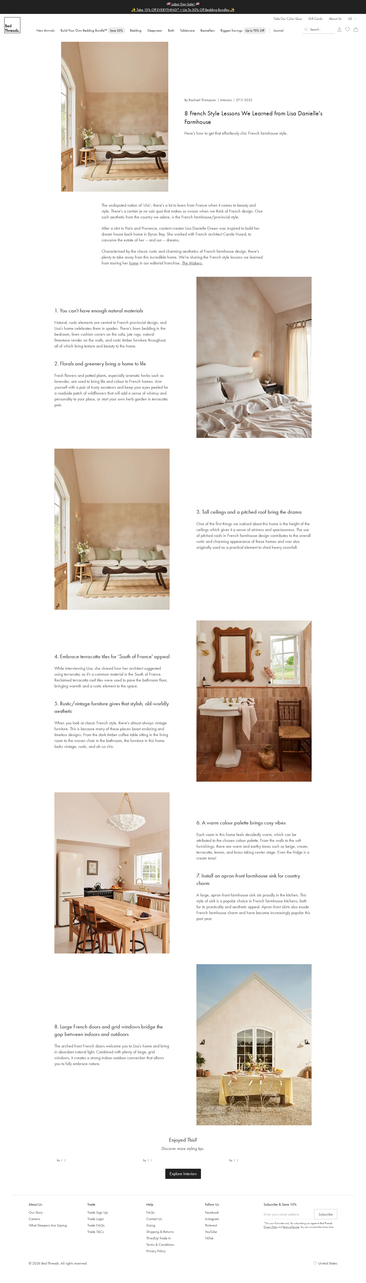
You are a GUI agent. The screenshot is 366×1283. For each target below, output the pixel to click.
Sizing (150, 1225)
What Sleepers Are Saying (48, 1225)
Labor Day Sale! (183, 4)
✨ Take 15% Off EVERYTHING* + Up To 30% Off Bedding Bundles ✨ (183, 9)
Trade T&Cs (95, 1231)
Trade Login (95, 1218)
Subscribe (326, 1214)
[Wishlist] (348, 29)
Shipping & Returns (160, 1231)
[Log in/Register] (339, 29)
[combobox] (318, 29)
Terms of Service (291, 1227)
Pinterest (211, 1225)
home (134, 263)
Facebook (212, 1212)
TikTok (209, 1238)
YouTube (211, 1231)
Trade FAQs (95, 1225)
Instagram (212, 1218)
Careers (34, 1218)
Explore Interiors (183, 1173)
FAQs (150, 1212)
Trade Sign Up (97, 1212)
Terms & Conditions (160, 1244)
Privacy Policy (156, 1250)
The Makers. (192, 263)
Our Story (36, 1212)
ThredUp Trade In (158, 1238)
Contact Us (154, 1218)
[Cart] (356, 29)
